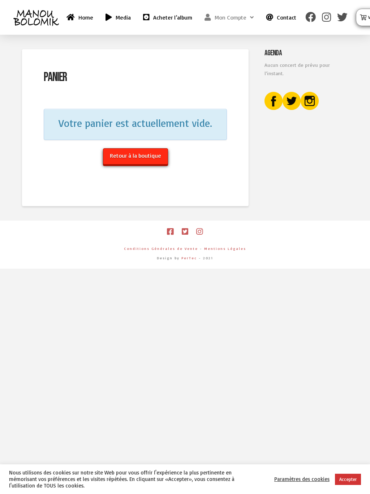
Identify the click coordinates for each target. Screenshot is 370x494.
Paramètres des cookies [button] (302, 479)
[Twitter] (185, 231)
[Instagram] (199, 231)
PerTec (189, 258)
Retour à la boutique (135, 155)
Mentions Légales (225, 248)
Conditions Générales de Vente (161, 248)
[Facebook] (170, 231)
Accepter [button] (348, 479)
